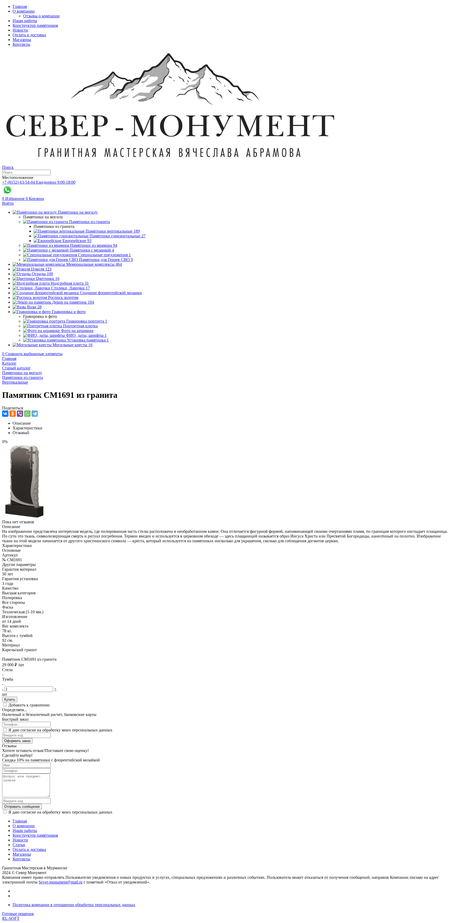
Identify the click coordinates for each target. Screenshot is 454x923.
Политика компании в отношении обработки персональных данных (74, 904)
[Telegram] (35, 413)
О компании (24, 11)
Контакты (21, 44)
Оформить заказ (17, 741)
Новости (20, 30)
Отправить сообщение (22, 807)
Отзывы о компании (41, 16)
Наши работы (25, 20)
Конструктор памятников (35, 25)
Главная (20, 6)
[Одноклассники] (12, 413)
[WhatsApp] (27, 413)
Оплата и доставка (29, 35)
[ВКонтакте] (5, 413)
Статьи (19, 844)
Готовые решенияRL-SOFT (18, 916)
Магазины (22, 39)
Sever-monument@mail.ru (60, 882)
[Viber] (20, 413)
